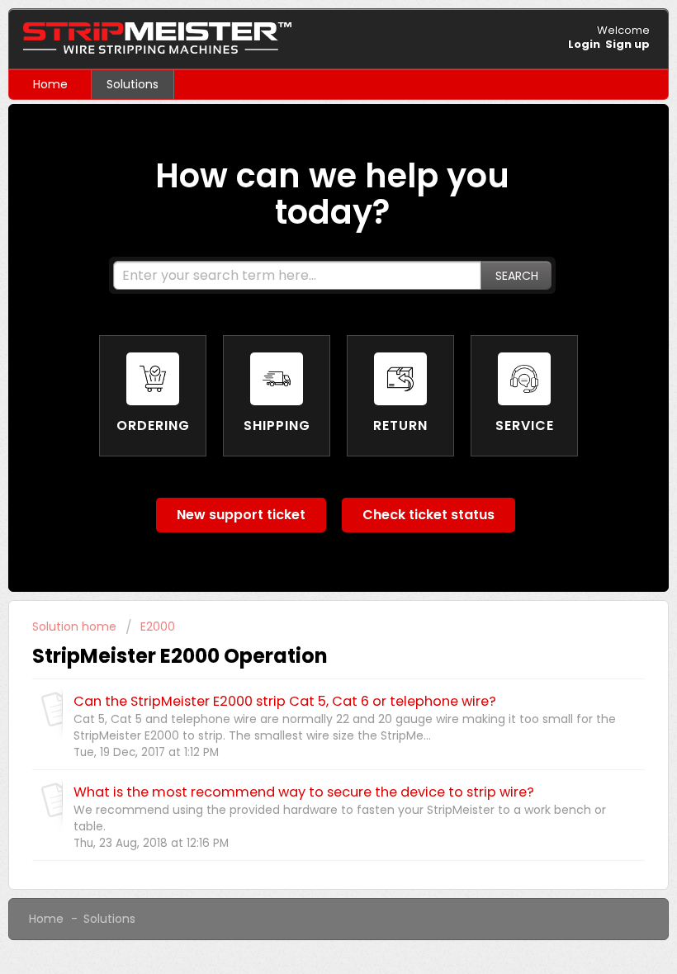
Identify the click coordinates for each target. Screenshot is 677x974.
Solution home (76, 626)
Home (50, 84)
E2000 (157, 626)
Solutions (133, 84)
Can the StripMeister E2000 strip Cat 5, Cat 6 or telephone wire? (284, 701)
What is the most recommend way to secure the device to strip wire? (303, 792)
